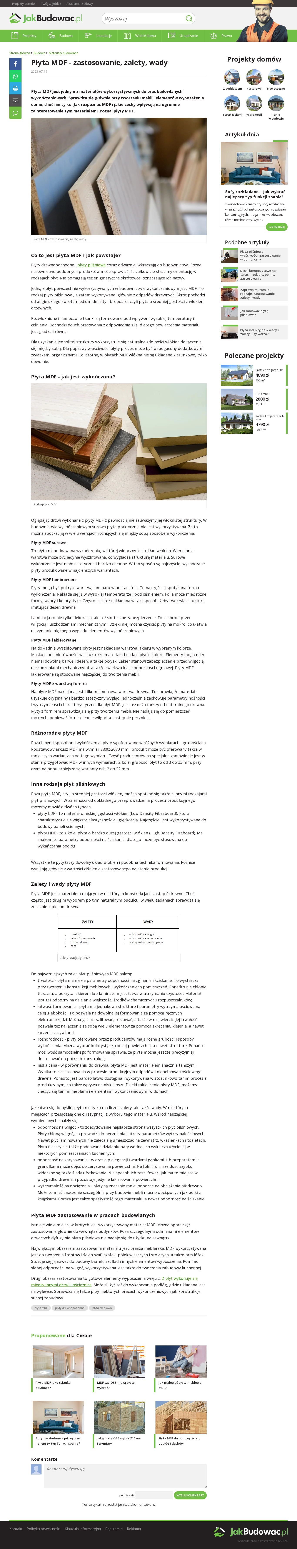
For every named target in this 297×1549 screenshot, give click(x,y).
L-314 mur (261, 394)
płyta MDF (41, 1308)
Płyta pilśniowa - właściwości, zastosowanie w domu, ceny (260, 255)
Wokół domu (145, 35)
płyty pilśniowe (91, 264)
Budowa (66, 35)
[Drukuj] (15, 88)
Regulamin (114, 1528)
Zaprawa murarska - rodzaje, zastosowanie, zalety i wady (257, 294)
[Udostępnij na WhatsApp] (15, 76)
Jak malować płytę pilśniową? (254, 313)
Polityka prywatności (43, 1528)
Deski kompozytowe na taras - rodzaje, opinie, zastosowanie (258, 275)
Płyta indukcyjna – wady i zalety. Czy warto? (259, 332)
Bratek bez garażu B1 (269, 370)
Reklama (134, 1528)
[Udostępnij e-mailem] (15, 100)
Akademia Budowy (80, 4)
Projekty (29, 35)
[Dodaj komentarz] (15, 113)
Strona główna (19, 53)
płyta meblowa (102, 1308)
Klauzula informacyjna (83, 1528)
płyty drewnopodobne (70, 1308)
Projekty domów (23, 4)
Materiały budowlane (63, 53)
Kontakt (15, 1528)
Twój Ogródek (51, 4)
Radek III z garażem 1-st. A (269, 417)
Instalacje (104, 35)
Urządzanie (189, 35)
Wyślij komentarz (190, 1495)
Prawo (227, 35)
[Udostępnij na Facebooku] (15, 64)
